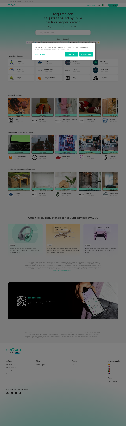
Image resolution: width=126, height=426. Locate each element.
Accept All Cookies (86, 54)
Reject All (71, 54)
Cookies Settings (40, 54)
